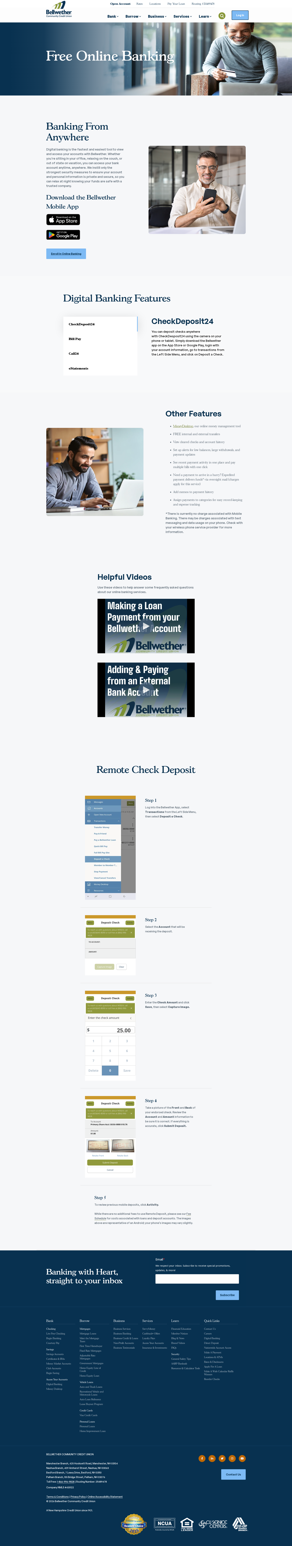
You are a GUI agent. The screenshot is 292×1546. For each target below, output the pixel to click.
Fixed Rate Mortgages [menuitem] (90, 1350)
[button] (113, 15)
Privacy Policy (78, 1496)
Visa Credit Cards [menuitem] (88, 1415)
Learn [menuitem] (175, 1321)
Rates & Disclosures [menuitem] (213, 1362)
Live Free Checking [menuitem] (55, 1333)
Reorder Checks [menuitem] (212, 1379)
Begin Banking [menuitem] (53, 1338)
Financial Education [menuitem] (181, 1329)
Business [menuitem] (119, 1321)
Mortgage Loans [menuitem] (88, 1333)
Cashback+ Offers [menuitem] (151, 1333)
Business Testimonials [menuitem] (124, 1347)
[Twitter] (222, 1458)
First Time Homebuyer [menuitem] (91, 1346)
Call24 (74, 353)
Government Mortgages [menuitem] (91, 1363)
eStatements (78, 368)
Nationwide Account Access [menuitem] (217, 1347)
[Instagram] (232, 1458)
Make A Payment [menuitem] (212, 1352)
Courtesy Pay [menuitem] (52, 1343)
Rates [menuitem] (140, 3)
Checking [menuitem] (51, 1329)
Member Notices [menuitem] (179, 1333)
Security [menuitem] (175, 1354)
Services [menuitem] (147, 1321)
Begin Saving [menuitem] (52, 1373)
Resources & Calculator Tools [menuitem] (185, 1368)
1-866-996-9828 (65, 1481)
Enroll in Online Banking (66, 253)
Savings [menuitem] (50, 1349)
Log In (240, 15)
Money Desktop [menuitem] (54, 1389)
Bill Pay (75, 339)
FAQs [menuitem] (173, 1347)
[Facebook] (202, 1458)
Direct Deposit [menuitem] (211, 1343)
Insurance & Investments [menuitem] (154, 1347)
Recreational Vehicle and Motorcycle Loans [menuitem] (92, 1393)
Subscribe (227, 1295)
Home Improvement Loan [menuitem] (93, 1431)
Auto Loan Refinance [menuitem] (90, 1399)
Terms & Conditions (57, 1496)
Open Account (120, 4)
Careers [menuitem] (208, 1333)
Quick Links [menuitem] (212, 1321)
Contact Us (233, 1474)
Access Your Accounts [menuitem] (57, 1379)
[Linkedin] (212, 1458)
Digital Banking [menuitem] (54, 1384)
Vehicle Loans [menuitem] (86, 1382)
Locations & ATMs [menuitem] (213, 1357)
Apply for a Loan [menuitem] (213, 1366)
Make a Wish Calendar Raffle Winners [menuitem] (219, 1373)
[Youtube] (242, 1458)
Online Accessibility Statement (105, 1496)
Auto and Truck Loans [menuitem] (91, 1387)
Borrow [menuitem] (85, 1321)
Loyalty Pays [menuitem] (148, 1338)
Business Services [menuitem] (122, 1329)
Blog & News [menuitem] (177, 1338)
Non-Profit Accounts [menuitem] (124, 1343)
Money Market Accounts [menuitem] (58, 1363)
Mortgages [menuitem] (85, 1329)
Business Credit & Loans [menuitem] (126, 1338)
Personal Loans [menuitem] (87, 1421)
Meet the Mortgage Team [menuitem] (89, 1340)
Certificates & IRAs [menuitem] (55, 1359)
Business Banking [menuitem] (122, 1333)
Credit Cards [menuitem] (86, 1410)
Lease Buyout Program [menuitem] (91, 1404)
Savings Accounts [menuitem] (55, 1354)
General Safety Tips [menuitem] (181, 1359)
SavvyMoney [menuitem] (148, 1329)
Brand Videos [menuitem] (178, 1343)
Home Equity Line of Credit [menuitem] (90, 1370)
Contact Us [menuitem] (210, 1329)
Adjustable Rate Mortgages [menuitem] (87, 1357)
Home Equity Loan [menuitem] (89, 1375)
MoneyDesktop (183, 426)
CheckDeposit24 (82, 324)
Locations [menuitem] (155, 3)
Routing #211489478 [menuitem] (203, 3)
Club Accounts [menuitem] (53, 1368)
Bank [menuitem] (49, 1321)
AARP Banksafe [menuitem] (179, 1363)
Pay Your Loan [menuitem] (176, 3)
